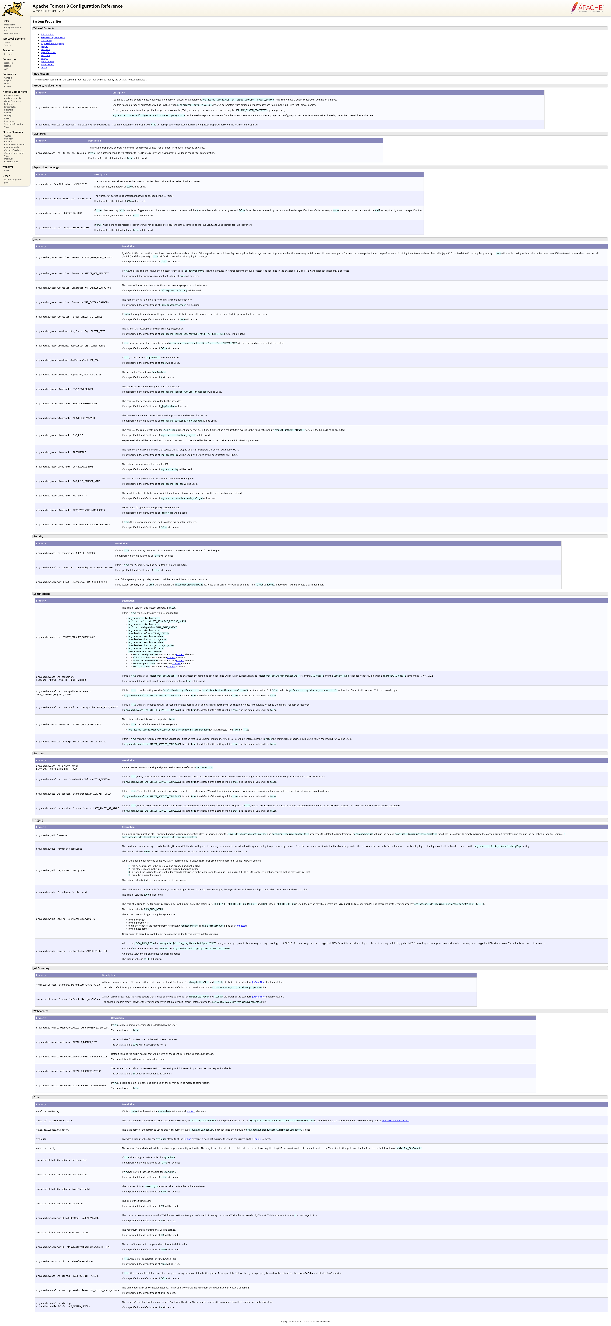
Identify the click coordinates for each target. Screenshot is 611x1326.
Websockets (47, 64)
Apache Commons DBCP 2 (395, 1120)
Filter (6, 170)
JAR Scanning (48, 61)
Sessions (45, 55)
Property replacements (53, 37)
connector (240, 925)
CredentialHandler (13, 98)
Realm (7, 118)
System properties (13, 179)
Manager (8, 115)
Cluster (7, 86)
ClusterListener (11, 161)
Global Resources (12, 101)
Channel (8, 141)
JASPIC (7, 182)
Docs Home (9, 24)
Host (6, 83)
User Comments (12, 33)
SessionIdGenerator (13, 124)
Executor (8, 54)
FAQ (6, 30)
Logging (45, 58)
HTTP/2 (7, 66)
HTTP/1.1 (8, 63)
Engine (7, 80)
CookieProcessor (12, 95)
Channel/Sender (12, 147)
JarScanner (9, 104)
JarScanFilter (10, 106)
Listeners (8, 109)
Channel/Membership (14, 144)
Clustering (46, 40)
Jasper (44, 46)
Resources (9, 121)
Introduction (47, 34)
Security (45, 49)
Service (7, 45)
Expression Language (52, 43)
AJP (6, 68)
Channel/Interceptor (14, 153)
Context (8, 77)
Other (44, 67)
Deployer (8, 158)
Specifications (48, 52)
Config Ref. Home (12, 27)
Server (7, 42)
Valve (6, 126)
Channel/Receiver (12, 150)
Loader (7, 112)
